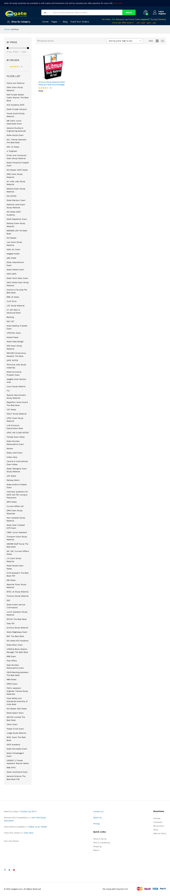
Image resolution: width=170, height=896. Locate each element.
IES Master (11, 238)
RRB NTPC (11, 768)
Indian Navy (12, 457)
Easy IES (10, 623)
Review (10, 448)
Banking (10, 317)
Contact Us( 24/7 (28, 811)
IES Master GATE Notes (17, 170)
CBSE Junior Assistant (17, 532)
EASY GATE (11, 274)
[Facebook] (5, 870)
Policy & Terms (99, 839)
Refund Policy (159, 833)
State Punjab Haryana (17, 109)
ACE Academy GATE (15, 105)
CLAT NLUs (11, 301)
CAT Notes (11, 409)
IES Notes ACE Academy (17, 641)
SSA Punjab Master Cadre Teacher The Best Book (17, 98)
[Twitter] (9, 870)
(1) (16, 66)
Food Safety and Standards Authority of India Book (17, 701)
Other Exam (12, 724)
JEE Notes (11, 476)
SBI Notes (11, 580)
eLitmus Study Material (17, 628)
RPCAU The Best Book (17, 619)
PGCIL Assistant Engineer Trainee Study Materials (17, 691)
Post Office (12, 661)
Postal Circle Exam (15, 729)
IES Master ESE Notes (17, 709)
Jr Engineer (12, 151)
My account (158, 826)
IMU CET (10, 321)
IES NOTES (11, 196)
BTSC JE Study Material (17, 592)
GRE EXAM (11, 258)
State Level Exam (14, 453)
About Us (97, 817)
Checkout (157, 822)
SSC (8, 600)
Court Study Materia (16, 386)
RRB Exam (11, 656)
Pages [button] (54, 22)
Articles (156, 818)
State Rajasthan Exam (17, 219)
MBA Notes (11, 679)
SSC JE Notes (13, 147)
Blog (65, 22)
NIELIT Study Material (16, 414)
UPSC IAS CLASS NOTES (18, 433)
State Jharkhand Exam (17, 772)
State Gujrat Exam (15, 135)
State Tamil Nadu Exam (17, 278)
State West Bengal (15, 341)
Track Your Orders (79, 22)
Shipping (97, 846)
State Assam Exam (15, 713)
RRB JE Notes (13, 297)
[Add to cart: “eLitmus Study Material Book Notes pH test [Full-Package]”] (48, 77)
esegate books (13, 254)
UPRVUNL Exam (14, 333)
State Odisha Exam (15, 269)
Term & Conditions (101, 843)
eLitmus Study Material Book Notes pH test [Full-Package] (51, 83)
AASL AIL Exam (13, 249)
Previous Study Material (17, 596)
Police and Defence (15, 83)
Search (129, 12)
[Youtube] (14, 870)
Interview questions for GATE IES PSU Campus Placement (17, 495)
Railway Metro (13, 480)
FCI (8, 391)
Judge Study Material (16, 733)
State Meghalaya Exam (17, 632)
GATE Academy (13, 744)
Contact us (98, 811)
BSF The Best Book (15, 636)
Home (45, 22)
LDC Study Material (15, 306)
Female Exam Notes (16, 437)
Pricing (96, 824)
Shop (155, 830)
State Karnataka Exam (17, 749)
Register (162, 14)
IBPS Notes (12, 502)
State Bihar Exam (15, 645)
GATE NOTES (12, 360)
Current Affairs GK (15, 506)
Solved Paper (13, 337)
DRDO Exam (12, 684)
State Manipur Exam (16, 200)
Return (96, 850)
